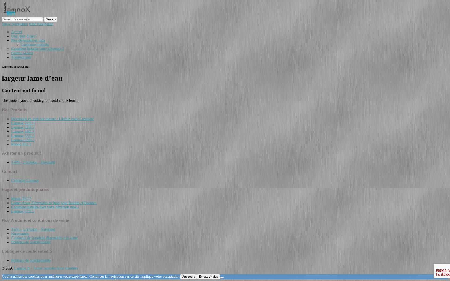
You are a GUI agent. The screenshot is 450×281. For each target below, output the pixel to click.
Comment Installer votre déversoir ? (37, 49)
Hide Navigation (41, 24)
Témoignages (21, 57)
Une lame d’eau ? (24, 36)
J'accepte (188, 276)
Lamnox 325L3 (22, 127)
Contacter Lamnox (25, 180)
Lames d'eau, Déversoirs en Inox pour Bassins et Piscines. (54, 203)
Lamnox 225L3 (22, 123)
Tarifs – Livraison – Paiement (33, 162)
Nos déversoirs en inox (28, 40)
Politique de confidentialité (31, 242)
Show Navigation (15, 24)
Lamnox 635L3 (22, 140)
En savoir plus (208, 276)
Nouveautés (20, 233)
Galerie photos (22, 53)
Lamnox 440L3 (22, 131)
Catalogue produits (35, 44)
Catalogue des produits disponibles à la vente (44, 238)
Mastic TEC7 (21, 144)
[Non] (222, 277)
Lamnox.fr (22, 268)
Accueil (17, 32)
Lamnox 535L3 (22, 136)
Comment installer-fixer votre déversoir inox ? (45, 207)
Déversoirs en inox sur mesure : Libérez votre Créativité (52, 119)
